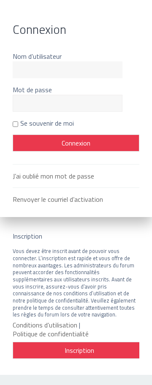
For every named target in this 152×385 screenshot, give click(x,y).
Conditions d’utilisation (45, 325)
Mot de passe (32, 90)
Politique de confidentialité (51, 334)
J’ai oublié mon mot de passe (53, 176)
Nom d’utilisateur (37, 56)
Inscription (79, 350)
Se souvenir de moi (47, 123)
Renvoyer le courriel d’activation (58, 199)
